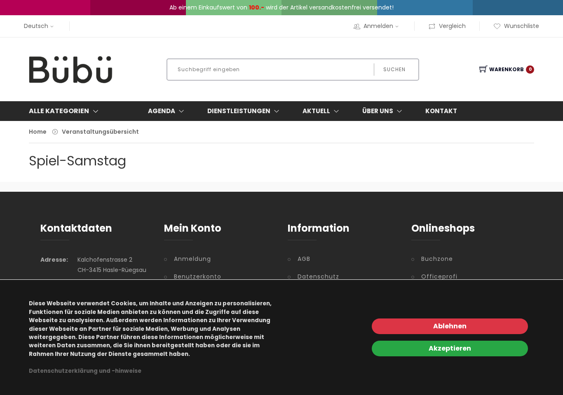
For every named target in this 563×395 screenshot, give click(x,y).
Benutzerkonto (197, 276)
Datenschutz (318, 276)
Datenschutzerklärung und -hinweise (85, 371)
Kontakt (441, 111)
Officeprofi (439, 276)
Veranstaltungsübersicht (100, 132)
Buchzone (437, 259)
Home (38, 132)
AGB (304, 259)
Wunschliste (521, 26)
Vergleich (452, 26)
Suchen (394, 69)
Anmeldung (192, 259)
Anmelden (378, 26)
